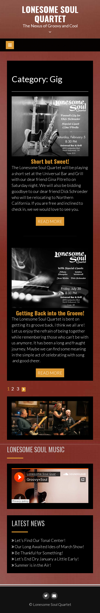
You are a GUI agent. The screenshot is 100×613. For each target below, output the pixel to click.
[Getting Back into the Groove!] (50, 277)
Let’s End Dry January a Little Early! (47, 558)
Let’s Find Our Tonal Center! (40, 540)
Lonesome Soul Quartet (50, 14)
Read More (50, 221)
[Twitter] (46, 595)
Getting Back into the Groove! (50, 313)
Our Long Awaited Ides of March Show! (49, 546)
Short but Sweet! (50, 161)
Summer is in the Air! (33, 565)
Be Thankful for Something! (39, 552)
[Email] (54, 595)
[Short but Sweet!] (50, 125)
